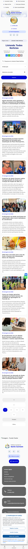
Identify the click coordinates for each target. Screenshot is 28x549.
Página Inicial (5, 40)
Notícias (6, 472)
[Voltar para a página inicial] (14, 446)
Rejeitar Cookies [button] (14, 528)
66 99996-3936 (15, 25)
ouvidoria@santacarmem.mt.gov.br (15, 503)
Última (14, 424)
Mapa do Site (15, 461)
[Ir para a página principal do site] (14, 13)
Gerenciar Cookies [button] (14, 536)
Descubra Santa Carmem (10, 481)
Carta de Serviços (8, 479)
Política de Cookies (20, 538)
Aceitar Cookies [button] (14, 532)
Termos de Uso (15, 540)
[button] (6, 7)
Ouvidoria (15, 28)
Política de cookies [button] (15, 456)
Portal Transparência (14, 31)
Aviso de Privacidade (7, 540)
